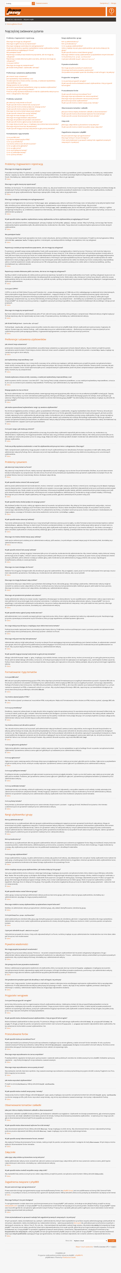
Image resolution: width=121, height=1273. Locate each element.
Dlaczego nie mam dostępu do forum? (20, 115)
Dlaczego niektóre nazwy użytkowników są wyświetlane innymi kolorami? (88, 55)
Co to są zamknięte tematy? (16, 152)
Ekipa (78, 1247)
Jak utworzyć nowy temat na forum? (19, 102)
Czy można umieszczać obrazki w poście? (21, 144)
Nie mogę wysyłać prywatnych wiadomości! (77, 68)
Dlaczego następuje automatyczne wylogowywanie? (25, 46)
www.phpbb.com (11, 1206)
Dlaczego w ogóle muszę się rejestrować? (21, 44)
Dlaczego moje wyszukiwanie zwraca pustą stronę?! (80, 98)
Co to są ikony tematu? (14, 154)
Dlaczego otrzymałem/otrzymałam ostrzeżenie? (23, 120)
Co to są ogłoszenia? (13, 148)
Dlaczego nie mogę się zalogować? (18, 41)
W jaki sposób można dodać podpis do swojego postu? (26, 107)
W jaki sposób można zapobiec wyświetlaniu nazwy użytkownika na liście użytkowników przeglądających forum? (32, 49)
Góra (8, 179)
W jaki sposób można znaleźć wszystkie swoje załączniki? (82, 127)
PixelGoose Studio (69, 1257)
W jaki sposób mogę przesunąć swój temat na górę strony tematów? (30, 128)
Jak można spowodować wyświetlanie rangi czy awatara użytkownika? (31, 87)
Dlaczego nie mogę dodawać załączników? (21, 117)
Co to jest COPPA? (12, 63)
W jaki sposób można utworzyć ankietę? (20, 109)
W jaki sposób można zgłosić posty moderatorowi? (24, 122)
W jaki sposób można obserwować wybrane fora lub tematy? (83, 114)
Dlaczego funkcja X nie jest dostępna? (75, 138)
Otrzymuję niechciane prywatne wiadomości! (77, 70)
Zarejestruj (104, 3)
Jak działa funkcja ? (22, 67)
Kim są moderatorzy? (69, 44)
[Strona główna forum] (13, 12)
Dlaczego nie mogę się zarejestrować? (20, 65)
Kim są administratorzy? (70, 41)
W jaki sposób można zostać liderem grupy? (77, 52)
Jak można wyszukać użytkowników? (75, 101)
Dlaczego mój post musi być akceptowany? (21, 126)
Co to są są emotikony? (14, 142)
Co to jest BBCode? (13, 137)
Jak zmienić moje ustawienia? (16, 76)
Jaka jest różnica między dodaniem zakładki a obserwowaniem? (84, 112)
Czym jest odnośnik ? (78, 59)
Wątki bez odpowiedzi (14, 19)
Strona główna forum (14, 24)
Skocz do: (68, 1240)
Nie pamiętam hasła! (13, 52)
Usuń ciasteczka (87, 1247)
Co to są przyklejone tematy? (16, 150)
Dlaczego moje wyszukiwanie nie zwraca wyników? (80, 96)
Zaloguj (113, 3)
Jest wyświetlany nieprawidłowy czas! (19, 79)
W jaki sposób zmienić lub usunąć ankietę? (21, 113)
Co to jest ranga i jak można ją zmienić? (20, 89)
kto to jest (77, 1223)
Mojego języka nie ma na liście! (17, 85)
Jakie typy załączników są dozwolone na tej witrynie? (80, 125)
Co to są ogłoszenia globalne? (17, 146)
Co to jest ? (76, 57)
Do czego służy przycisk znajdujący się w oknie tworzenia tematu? (32, 124)
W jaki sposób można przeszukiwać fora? (76, 94)
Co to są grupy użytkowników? (72, 46)
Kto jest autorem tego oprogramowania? (76, 136)
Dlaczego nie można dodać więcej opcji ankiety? (23, 111)
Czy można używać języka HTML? (18, 139)
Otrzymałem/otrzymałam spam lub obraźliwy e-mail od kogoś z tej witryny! (88, 72)
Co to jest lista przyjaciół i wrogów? (74, 81)
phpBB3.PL (79, 1255)
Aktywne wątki (29, 19)
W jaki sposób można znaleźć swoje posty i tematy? (80, 103)
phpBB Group (68, 1190)
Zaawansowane (42, 3)
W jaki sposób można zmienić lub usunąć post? (23, 105)
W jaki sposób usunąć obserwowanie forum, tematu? (80, 116)
